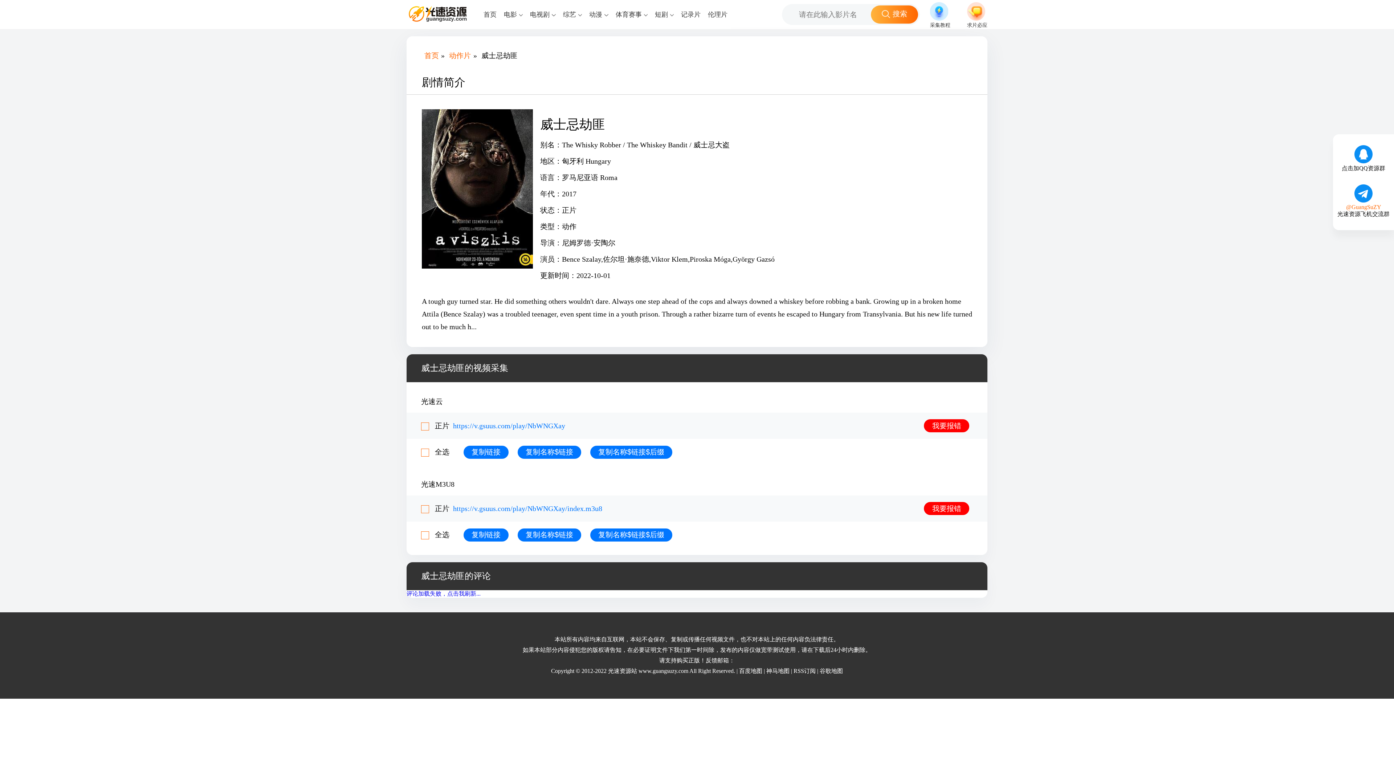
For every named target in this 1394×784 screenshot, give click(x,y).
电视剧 (540, 14)
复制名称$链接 (549, 452)
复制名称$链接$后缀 (631, 452)
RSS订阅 (805, 671)
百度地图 (750, 671)
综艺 (569, 14)
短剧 (661, 14)
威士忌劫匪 (499, 56)
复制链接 (486, 452)
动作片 (460, 56)
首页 (490, 14)
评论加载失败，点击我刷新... (444, 594)
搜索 (900, 14)
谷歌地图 (831, 671)
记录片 (691, 14)
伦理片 (717, 14)
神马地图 (778, 671)
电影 (510, 14)
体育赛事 (629, 14)
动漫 (595, 14)
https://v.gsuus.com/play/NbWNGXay (509, 426)
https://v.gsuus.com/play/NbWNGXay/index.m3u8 (527, 509)
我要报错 (946, 426)
